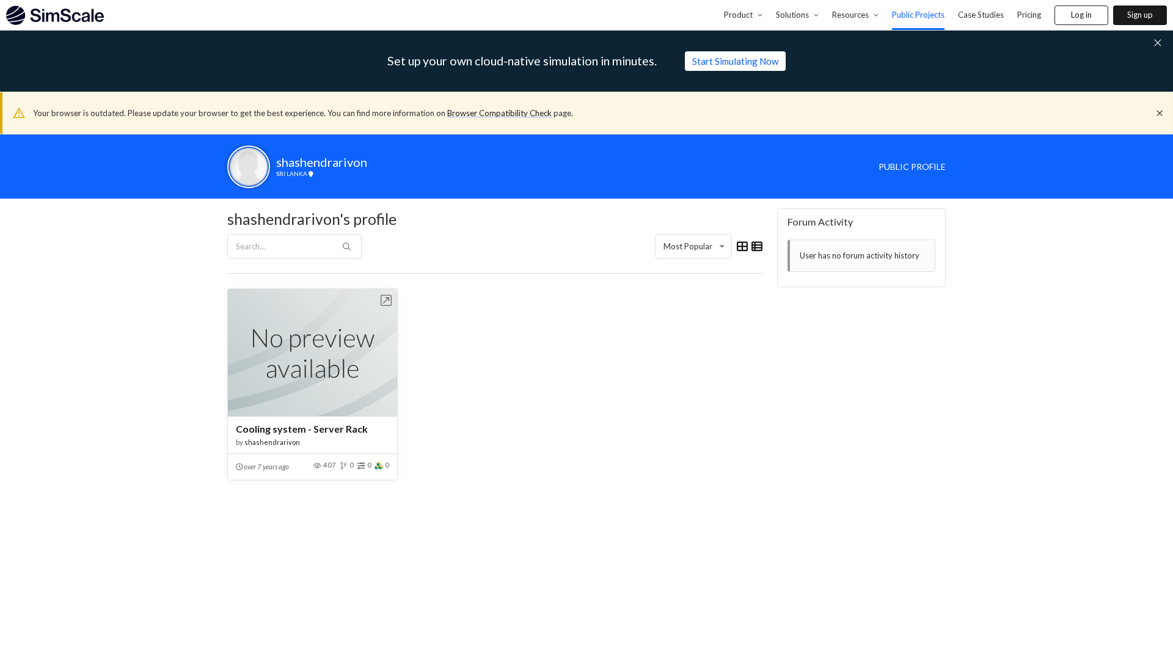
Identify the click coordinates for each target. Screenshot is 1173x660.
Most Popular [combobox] (687, 246)
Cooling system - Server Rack (302, 429)
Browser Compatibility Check (499, 113)
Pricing (1029, 15)
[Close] (1160, 113)
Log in (1081, 15)
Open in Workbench (386, 300)
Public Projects (918, 15)
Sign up (1140, 15)
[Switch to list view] (756, 246)
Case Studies (981, 15)
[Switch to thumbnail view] (742, 246)
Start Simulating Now (735, 61)
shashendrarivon (272, 442)
